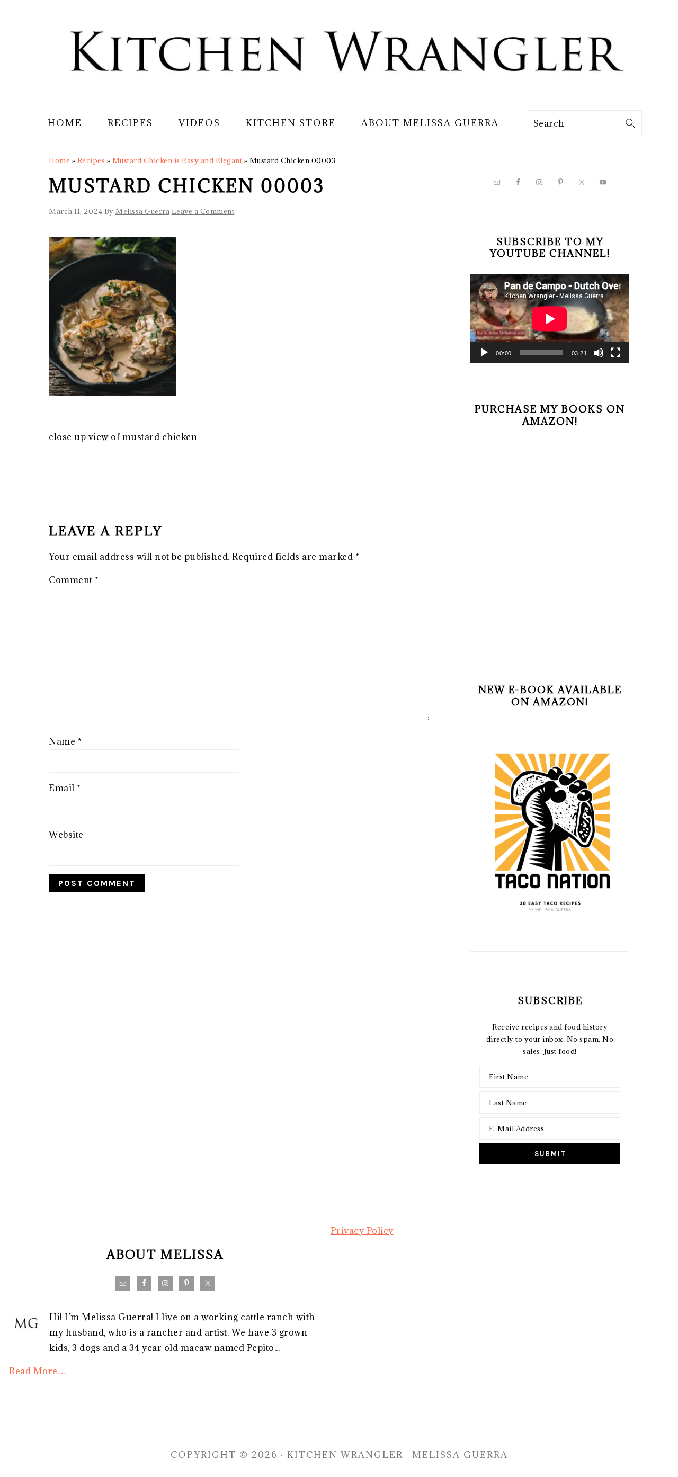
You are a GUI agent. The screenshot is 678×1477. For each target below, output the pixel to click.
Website (66, 834)
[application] (549, 318)
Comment (74, 580)
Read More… (37, 1371)
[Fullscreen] (615, 352)
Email (65, 788)
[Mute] (598, 352)
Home (59, 160)
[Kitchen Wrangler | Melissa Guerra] (339, 94)
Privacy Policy (362, 1231)
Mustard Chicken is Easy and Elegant (177, 160)
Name (65, 741)
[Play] (484, 352)
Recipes (91, 160)
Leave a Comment (203, 211)
